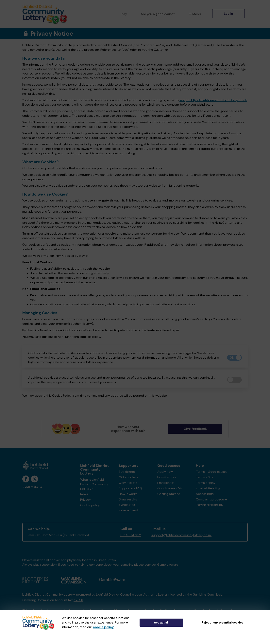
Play (124, 14)
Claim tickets (128, 483)
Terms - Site (204, 477)
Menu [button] (196, 14)
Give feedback (195, 429)
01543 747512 (130, 535)
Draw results (128, 499)
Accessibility (205, 494)
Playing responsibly (210, 505)
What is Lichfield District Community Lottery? (94, 484)
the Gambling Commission (205, 594)
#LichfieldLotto (32, 486)
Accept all (161, 622)
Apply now (165, 472)
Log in (228, 13)
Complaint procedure (211, 499)
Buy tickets (127, 472)
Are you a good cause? (158, 14)
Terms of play (205, 483)
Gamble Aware (167, 564)
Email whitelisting (208, 488)
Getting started (168, 494)
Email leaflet (166, 483)
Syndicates (127, 505)
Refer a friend (128, 510)
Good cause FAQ (169, 488)
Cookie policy (90, 505)
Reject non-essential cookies (222, 622)
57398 (78, 600)
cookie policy (103, 627)
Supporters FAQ (130, 488)
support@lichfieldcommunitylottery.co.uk (213, 100)
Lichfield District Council (113, 594)
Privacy (85, 499)
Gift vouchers (128, 477)
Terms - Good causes (211, 472)
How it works (128, 494)
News (84, 494)
